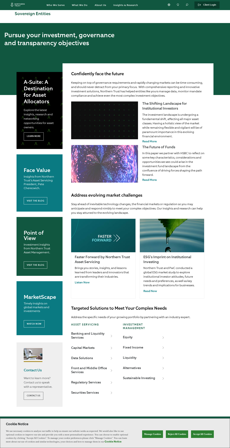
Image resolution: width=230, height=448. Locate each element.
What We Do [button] (80, 5)
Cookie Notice (113, 441)
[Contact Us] (178, 5)
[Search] (187, 5)
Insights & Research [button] (125, 5)
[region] (115, 433)
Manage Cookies (152, 434)
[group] (103, 259)
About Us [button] (100, 5)
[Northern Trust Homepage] (18, 5)
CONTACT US (33, 396)
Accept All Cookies (202, 434)
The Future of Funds (158, 147)
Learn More (34, 136)
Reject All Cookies (177, 434)
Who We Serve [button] (56, 5)
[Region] (169, 5)
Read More (149, 141)
